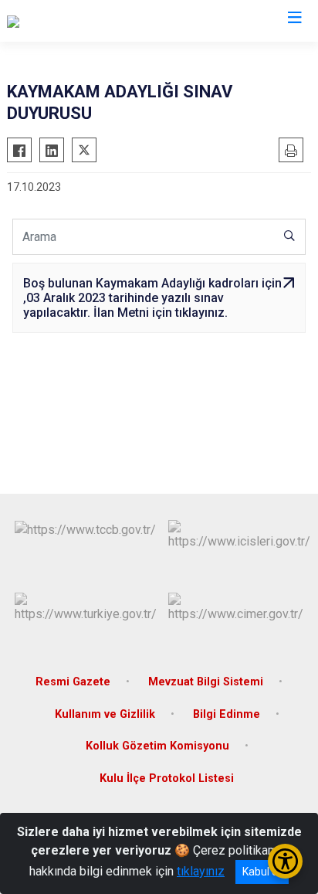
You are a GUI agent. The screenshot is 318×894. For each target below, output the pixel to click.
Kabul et (262, 871)
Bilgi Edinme (226, 714)
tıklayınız (201, 871)
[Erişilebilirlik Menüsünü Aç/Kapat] (285, 861)
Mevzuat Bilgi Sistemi (205, 681)
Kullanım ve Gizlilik (105, 714)
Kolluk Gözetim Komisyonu (157, 746)
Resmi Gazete (73, 681)
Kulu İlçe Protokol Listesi (167, 778)
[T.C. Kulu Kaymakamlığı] (68, 21)
